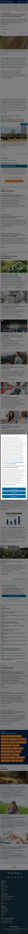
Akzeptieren (14, 496)
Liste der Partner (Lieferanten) (9, 484)
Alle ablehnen (14, 492)
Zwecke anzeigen (14, 489)
